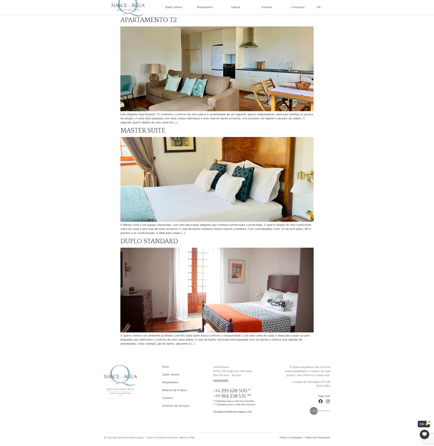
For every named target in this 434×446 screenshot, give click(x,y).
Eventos (267, 7)
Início (128, 8)
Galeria (235, 7)
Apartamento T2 (148, 20)
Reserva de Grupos (174, 390)
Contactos (297, 7)
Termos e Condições (290, 437)
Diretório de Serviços (176, 405)
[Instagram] (328, 401)
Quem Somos (173, 7)
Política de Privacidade (317, 437)
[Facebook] (321, 401)
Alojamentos (205, 7)
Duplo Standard (149, 241)
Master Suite (142, 130)
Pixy (192, 437)
